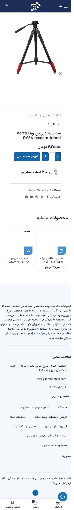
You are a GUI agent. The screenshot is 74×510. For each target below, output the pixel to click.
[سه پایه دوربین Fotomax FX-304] (18, 241)
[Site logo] (35, 6)
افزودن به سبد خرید (27, 156)
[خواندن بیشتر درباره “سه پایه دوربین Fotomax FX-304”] (28, 251)
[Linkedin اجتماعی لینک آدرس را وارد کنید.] (31, 197)
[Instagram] (35, 493)
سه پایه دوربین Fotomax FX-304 (19, 260)
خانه (58, 115)
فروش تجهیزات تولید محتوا (50, 417)
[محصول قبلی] (58, 124)
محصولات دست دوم (54, 445)
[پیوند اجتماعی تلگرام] (26, 197)
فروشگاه (62, 407)
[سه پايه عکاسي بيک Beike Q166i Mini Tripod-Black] (52, 241)
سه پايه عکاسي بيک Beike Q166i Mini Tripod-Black (52, 262)
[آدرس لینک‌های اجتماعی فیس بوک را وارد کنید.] (47, 197)
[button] (62, 251)
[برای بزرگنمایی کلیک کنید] (60, 73)
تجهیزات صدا (18, 417)
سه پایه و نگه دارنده (39, 115)
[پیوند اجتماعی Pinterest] (36, 197)
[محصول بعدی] (48, 124)
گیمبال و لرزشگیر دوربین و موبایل (47, 436)
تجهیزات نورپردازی (56, 426)
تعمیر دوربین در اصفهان (34, 407)
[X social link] (42, 197)
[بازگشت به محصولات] (53, 124)
